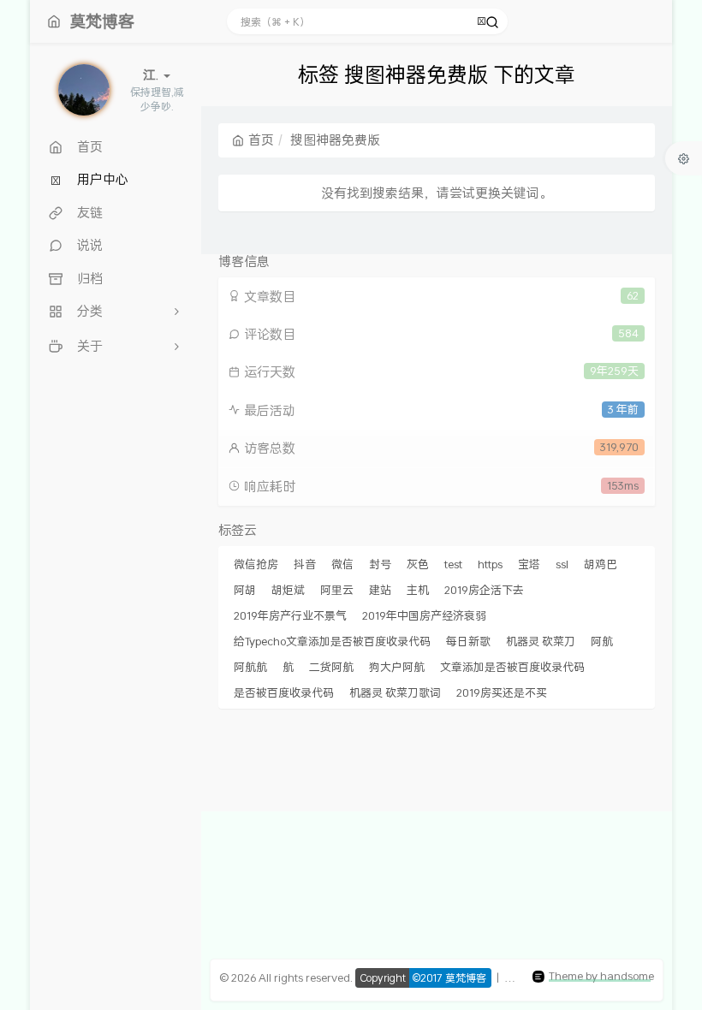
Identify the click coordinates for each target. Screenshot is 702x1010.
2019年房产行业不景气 (290, 615)
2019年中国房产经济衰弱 (424, 615)
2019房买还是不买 (501, 692)
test (453, 564)
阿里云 (337, 589)
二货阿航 (331, 666)
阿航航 (250, 666)
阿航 (602, 641)
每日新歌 (468, 641)
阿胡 (245, 589)
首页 (261, 139)
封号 (380, 564)
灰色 (418, 564)
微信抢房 (256, 564)
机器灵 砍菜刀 (540, 641)
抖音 (305, 564)
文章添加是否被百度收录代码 (512, 666)
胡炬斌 (288, 589)
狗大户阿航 (397, 666)
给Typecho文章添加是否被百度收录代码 (332, 641)
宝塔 (529, 564)
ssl (562, 564)
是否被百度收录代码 (284, 692)
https (490, 564)
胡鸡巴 (600, 564)
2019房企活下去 (484, 589)
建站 (380, 589)
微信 (342, 564)
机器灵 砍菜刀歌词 (395, 692)
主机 (418, 589)
